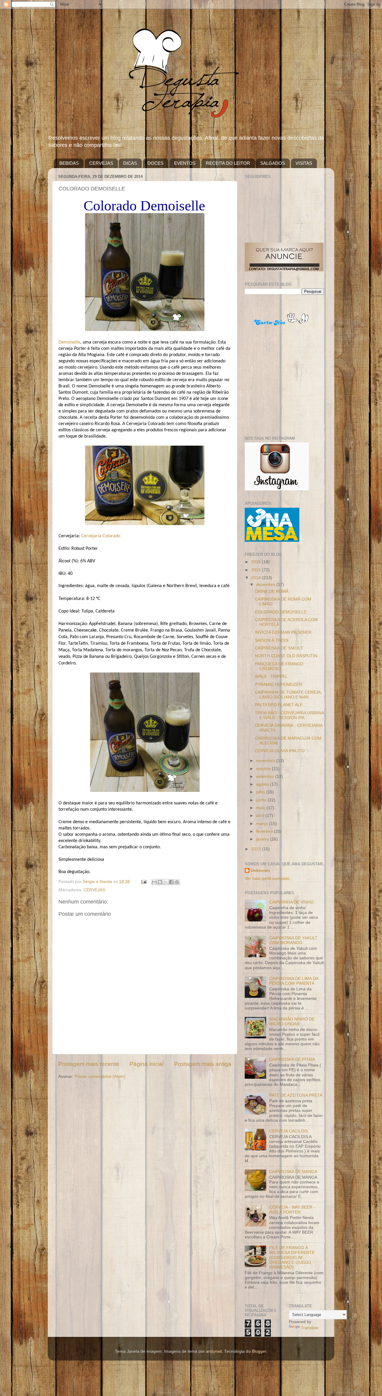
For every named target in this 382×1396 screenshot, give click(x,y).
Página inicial (147, 1064)
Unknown (260, 870)
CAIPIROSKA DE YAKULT (279, 648)
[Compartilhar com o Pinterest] (177, 882)
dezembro (266, 584)
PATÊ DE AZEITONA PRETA (295, 1095)
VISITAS (303, 163)
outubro (264, 769)
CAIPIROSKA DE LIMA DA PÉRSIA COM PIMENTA (293, 981)
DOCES (155, 163)
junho (262, 800)
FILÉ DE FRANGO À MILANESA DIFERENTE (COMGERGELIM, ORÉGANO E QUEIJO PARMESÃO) (292, 1257)
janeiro (263, 839)
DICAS (130, 163)
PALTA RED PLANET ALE (279, 705)
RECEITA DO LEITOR (228, 163)
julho (261, 792)
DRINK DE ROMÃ (271, 591)
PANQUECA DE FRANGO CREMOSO (279, 666)
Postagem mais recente (88, 1064)
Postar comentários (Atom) (100, 1076)
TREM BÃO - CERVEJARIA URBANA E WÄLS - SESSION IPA (289, 715)
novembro (266, 760)
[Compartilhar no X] (166, 882)
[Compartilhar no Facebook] (171, 882)
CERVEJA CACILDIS (288, 1131)
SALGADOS (272, 163)
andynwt (214, 1351)
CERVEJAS (101, 163)
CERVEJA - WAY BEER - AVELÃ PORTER (292, 1209)
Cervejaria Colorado (100, 536)
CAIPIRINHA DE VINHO (291, 902)
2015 (256, 570)
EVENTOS (184, 163)
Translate (309, 1328)
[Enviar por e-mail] (154, 882)
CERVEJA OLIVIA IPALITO (280, 751)
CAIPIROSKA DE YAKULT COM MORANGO (293, 940)
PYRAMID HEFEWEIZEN (278, 684)
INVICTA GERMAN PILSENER (283, 632)
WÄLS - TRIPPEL (271, 676)
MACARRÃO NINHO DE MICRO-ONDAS (292, 1021)
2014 (256, 577)
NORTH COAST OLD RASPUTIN (286, 656)
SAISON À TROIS (271, 640)
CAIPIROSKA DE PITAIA (292, 1059)
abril (260, 815)
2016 (256, 562)
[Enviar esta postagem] (143, 881)
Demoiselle (69, 342)
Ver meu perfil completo (267, 878)
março (262, 823)
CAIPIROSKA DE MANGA (293, 1171)
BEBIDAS (69, 163)
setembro (265, 776)
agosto (263, 784)
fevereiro (265, 831)
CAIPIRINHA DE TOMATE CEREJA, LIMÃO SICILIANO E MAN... (288, 694)
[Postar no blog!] (160, 882)
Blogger (259, 1351)
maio (261, 808)
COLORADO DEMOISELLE (280, 612)
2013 (256, 849)
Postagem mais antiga (202, 1064)
